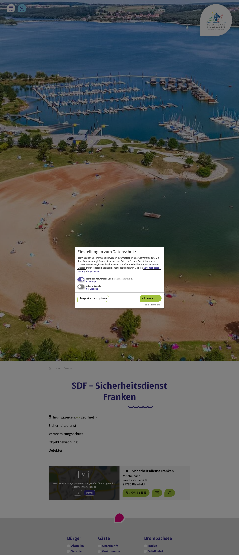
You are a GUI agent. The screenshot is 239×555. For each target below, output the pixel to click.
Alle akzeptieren (150, 298)
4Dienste (92, 288)
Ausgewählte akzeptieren (93, 298)
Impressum (93, 271)
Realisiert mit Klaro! (152, 305)
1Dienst (91, 281)
